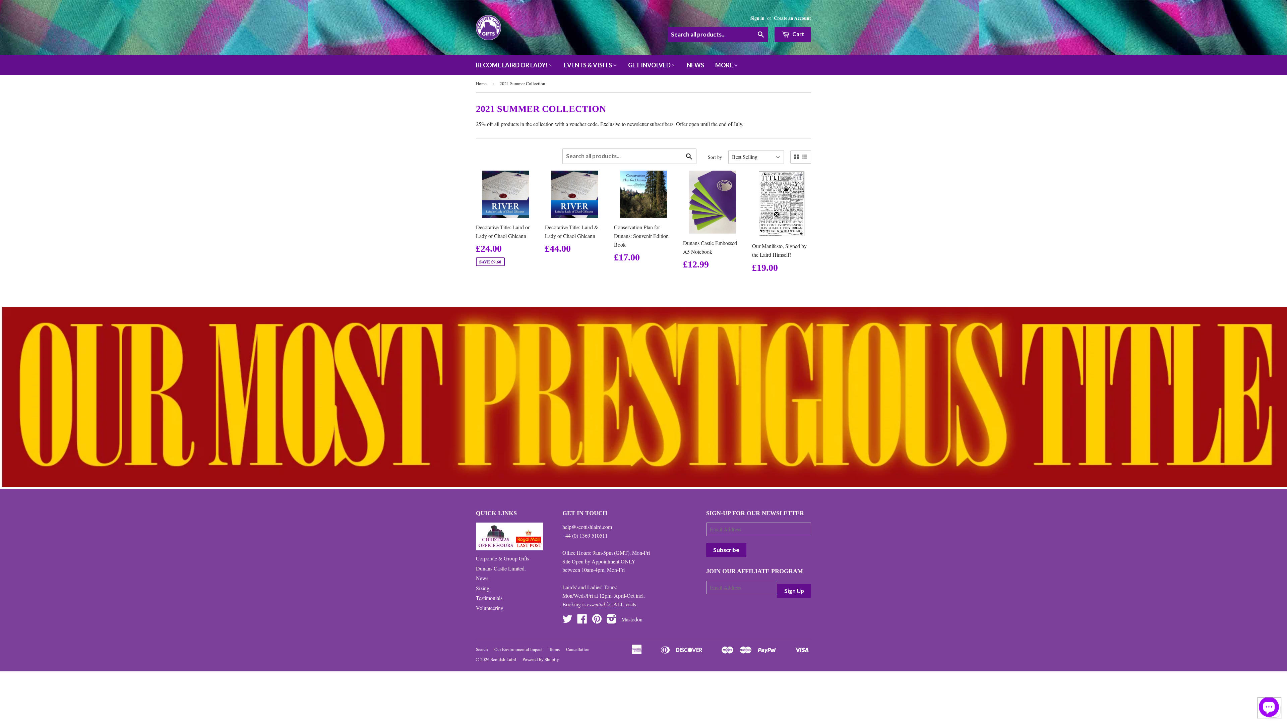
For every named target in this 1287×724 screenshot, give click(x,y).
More (724, 65)
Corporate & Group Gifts (502, 558)
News (695, 65)
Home (481, 83)
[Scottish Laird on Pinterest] (597, 620)
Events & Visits (588, 65)
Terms (554, 649)
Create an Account (792, 18)
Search (482, 649)
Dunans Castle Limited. (501, 568)
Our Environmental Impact (518, 649)
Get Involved (650, 65)
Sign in (757, 18)
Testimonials (489, 597)
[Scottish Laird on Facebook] (582, 620)
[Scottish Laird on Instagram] (612, 620)
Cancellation (578, 649)
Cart (797, 34)
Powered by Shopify (541, 659)
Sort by (715, 157)
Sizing (482, 588)
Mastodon (631, 619)
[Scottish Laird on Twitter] (567, 620)
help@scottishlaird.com (587, 526)
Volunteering (489, 607)
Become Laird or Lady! (512, 65)
